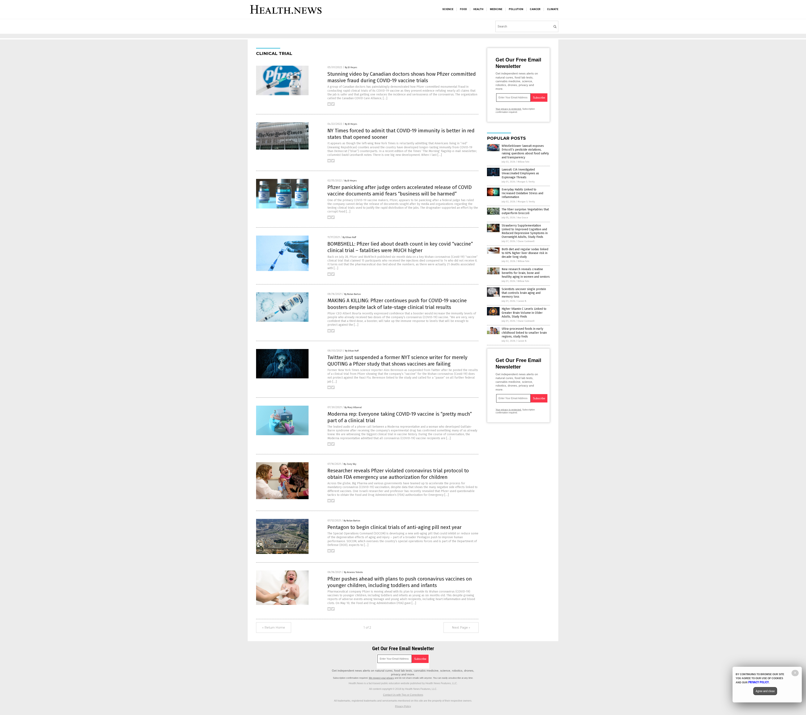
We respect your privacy (381, 678)
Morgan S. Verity (526, 181)
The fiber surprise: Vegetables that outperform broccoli (525, 211)
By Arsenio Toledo (353, 572)
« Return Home (273, 627)
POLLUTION (516, 9)
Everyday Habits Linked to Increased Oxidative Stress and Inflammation (522, 193)
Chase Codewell (525, 241)
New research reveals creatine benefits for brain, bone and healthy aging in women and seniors (526, 273)
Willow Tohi (523, 161)
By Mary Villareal (353, 407)
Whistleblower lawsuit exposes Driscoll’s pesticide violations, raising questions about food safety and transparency (525, 151)
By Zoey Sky (350, 464)
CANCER (535, 9)
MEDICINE (496, 9)
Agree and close (765, 691)
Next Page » (461, 627)
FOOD (463, 9)
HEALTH (478, 9)
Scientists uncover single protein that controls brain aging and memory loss (524, 292)
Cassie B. (522, 301)
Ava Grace (522, 217)
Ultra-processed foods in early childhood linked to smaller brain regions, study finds (524, 332)
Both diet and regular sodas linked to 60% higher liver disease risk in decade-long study (525, 253)
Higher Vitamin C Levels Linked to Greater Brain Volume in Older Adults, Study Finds (524, 312)
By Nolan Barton (352, 294)
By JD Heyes (351, 67)
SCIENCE (447, 9)
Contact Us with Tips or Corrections (403, 694)
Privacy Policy (403, 706)
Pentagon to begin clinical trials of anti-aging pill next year (394, 527)
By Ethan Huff (349, 237)
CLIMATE (552, 9)
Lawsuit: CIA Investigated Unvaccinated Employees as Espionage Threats (520, 173)
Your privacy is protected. (509, 109)
